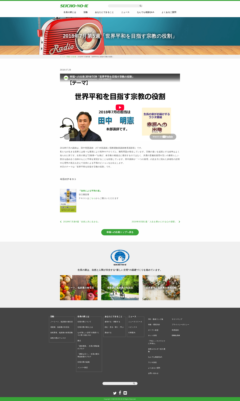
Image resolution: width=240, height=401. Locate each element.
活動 (86, 12)
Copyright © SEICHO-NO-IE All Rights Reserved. (120, 399)
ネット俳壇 (152, 335)
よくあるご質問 (169, 12)
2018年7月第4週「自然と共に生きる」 (81, 222)
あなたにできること (104, 12)
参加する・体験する (112, 322)
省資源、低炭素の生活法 (59, 327)
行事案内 (131, 333)
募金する (108, 333)
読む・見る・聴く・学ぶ (114, 327)
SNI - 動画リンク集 (155, 319)
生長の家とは (70, 12)
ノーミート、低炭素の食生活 (61, 322)
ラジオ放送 (152, 362)
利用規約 (175, 330)
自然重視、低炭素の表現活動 (61, 333)
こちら (92, 198)
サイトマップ (177, 319)
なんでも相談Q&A (145, 12)
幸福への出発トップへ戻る (120, 232)
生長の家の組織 (84, 362)
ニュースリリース (135, 322)
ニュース (125, 12)
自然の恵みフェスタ (58, 338)
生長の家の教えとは (85, 327)
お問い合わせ (153, 373)
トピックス (132, 327)
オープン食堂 (153, 330)
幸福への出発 (71, 57)
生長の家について (84, 322)
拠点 (79, 341)
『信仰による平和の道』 (90, 191)
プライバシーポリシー (180, 325)
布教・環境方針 (154, 325)
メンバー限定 (83, 367)
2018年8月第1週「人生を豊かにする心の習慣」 (154, 222)
